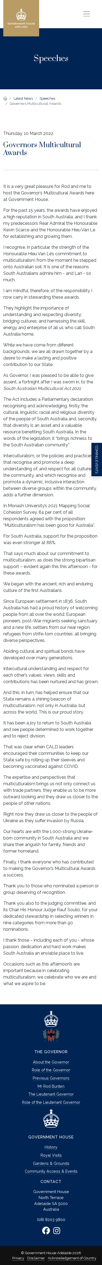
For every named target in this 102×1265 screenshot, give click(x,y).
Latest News (23, 98)
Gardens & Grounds (51, 1163)
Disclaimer (36, 1258)
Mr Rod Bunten (51, 1086)
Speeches (47, 98)
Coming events (97, 460)
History (51, 1147)
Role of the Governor (51, 1070)
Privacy (18, 1258)
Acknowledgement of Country (72, 1258)
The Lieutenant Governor (51, 1094)
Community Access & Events (51, 1171)
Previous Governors (51, 1078)
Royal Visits (51, 1155)
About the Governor (51, 1062)
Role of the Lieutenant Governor (51, 1102)
